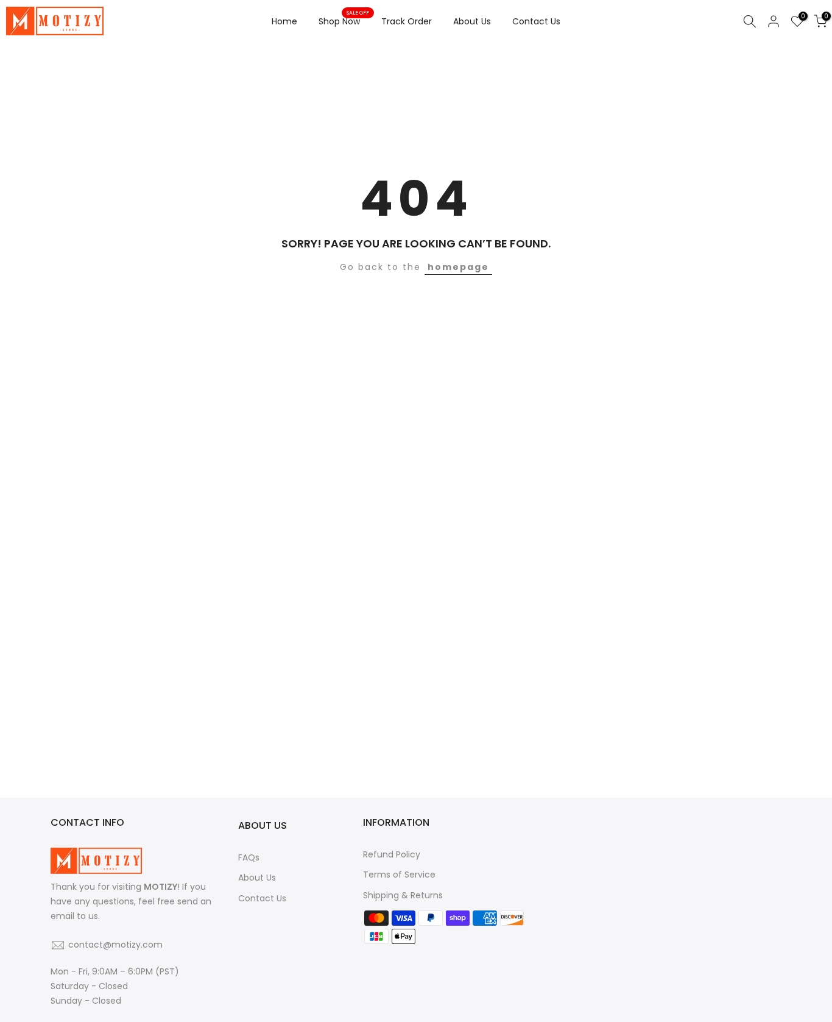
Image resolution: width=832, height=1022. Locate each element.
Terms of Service (399, 874)
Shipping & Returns (403, 895)
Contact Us (536, 21)
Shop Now (344, 20)
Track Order (406, 21)
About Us (472, 21)
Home (284, 21)
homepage (458, 267)
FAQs (248, 857)
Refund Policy (391, 854)
